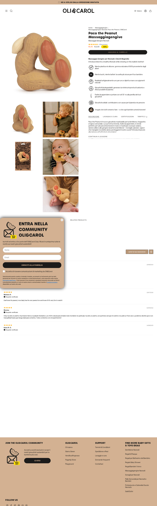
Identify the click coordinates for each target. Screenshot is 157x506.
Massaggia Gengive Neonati (98, 41)
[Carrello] (150, 11)
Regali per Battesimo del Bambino (137, 458)
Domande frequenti (102, 460)
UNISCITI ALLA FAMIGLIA (32, 265)
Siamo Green (70, 451)
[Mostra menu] (6, 11)
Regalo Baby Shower (132, 462)
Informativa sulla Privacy (9, 280)
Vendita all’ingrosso (72, 456)
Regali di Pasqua (131, 454)
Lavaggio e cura (101, 456)
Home (90, 28)
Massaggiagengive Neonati (135, 471)
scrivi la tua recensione (136, 252)
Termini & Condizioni (102, 447)
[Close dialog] (62, 220)
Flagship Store (70, 460)
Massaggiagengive (101, 28)
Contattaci (99, 464)
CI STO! (37, 460)
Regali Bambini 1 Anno (133, 467)
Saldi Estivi (129, 491)
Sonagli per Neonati (132, 475)
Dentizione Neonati (132, 450)
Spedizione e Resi (101, 451)
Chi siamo (69, 447)
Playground (69, 464)
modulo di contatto (52, 282)
